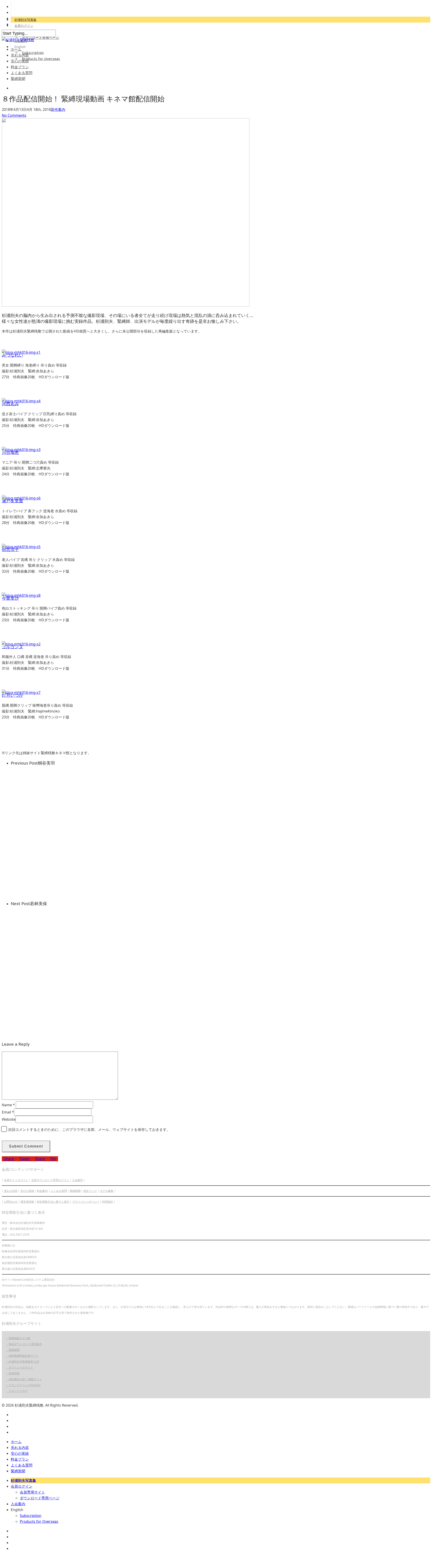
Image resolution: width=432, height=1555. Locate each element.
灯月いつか (12, 695)
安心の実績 (20, 61)
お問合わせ (11, 1202)
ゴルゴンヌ (12, 646)
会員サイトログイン (16, 1180)
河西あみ (10, 403)
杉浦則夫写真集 (25, 20)
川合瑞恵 (10, 452)
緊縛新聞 (18, 78)
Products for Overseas (41, 59)
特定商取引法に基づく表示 (53, 1202)
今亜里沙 (10, 598)
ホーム (16, 49)
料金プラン (20, 66)
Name (8, 1104)
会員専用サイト (32, 1492)
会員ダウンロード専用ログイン (50, 1180)
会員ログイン (23, 25)
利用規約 (107, 1202)
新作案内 (58, 109)
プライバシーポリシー (85, 1202)
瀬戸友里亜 (12, 500)
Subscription (33, 52)
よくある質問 (21, 72)
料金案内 (42, 1191)
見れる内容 (20, 55)
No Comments (14, 115)
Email (8, 1112)
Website (9, 1119)
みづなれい (12, 355)
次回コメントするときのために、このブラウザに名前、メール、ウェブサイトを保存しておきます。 (89, 1129)
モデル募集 (106, 1191)
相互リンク (90, 1191)
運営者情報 (27, 1202)
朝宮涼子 (10, 549)
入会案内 (77, 1180)
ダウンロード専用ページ (40, 37)
